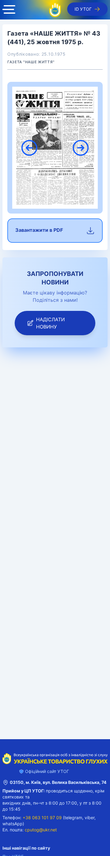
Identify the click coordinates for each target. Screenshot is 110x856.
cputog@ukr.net (41, 829)
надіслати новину (50, 323)
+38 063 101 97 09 (42, 817)
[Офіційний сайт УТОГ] (55, 9)
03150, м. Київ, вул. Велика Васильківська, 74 (58, 782)
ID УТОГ (83, 9)
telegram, (73, 817)
